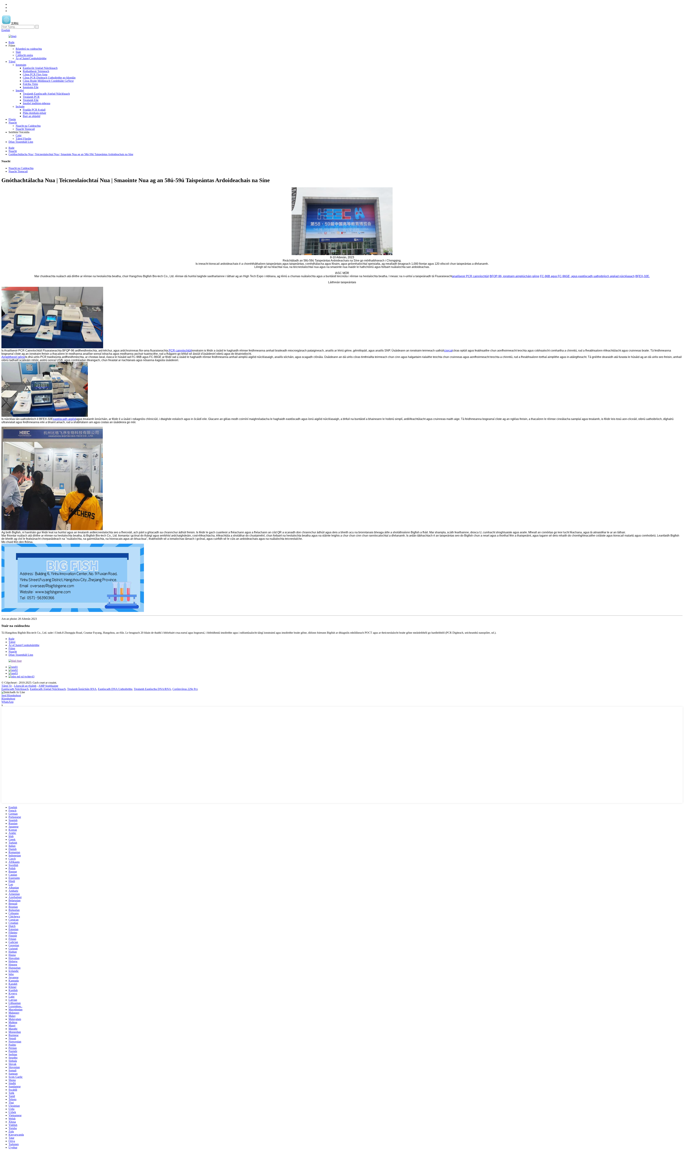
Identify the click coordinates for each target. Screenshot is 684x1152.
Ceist (18, 135)
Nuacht (13, 122)
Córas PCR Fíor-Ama (35, 74)
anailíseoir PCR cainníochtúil (470, 276)
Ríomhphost (8, 698)
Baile (11, 42)
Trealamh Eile (30, 100)
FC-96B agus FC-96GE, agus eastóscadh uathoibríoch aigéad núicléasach (587, 276)
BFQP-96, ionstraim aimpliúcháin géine (514, 276)
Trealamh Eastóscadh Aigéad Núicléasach (46, 93)
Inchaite (20, 106)
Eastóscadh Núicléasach (14, 689)
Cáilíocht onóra (24, 55)
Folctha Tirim (30, 84)
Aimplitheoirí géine (13, 356)
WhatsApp (7, 701)
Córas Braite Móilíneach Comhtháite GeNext (48, 80)
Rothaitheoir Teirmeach (36, 71)
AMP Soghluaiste (48, 685)
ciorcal (448, 350)
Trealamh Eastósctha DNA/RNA (152, 689)
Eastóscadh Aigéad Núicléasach (48, 689)
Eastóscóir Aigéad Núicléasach (40, 68)
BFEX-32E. (642, 276)
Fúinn (12, 648)
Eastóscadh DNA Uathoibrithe (115, 689)
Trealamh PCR (31, 96)
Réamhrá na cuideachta (29, 48)
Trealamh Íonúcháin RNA (82, 689)
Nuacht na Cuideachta (28, 125)
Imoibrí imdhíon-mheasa (36, 103)
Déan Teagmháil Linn (21, 141)
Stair (18, 51)
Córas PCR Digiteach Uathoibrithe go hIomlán (49, 77)
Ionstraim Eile (30, 87)
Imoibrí (20, 90)
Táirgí (12, 61)
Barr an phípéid (31, 116)
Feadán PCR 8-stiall (34, 109)
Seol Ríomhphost (11, 695)
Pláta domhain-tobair (34, 112)
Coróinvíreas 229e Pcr (184, 689)
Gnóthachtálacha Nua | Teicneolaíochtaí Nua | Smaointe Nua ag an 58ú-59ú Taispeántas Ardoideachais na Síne (71, 154)
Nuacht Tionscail (25, 128)
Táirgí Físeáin (23, 138)
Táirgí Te (6, 685)
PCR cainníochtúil (180, 350)
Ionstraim (21, 64)
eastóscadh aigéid (64, 418)
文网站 (15, 23)
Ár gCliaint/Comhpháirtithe (31, 58)
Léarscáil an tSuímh (25, 685)
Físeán (12, 119)
